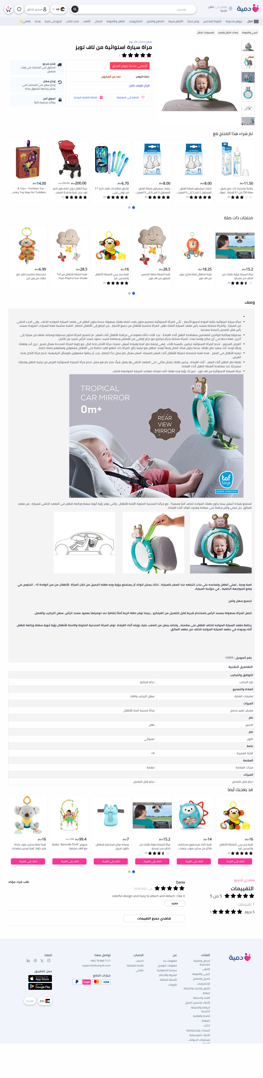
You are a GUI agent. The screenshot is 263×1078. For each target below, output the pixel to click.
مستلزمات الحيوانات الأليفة (199, 1041)
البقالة (206, 993)
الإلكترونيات (203, 983)
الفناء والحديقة (201, 998)
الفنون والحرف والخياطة (197, 988)
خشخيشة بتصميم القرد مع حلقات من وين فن (31, 276)
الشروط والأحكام (168, 975)
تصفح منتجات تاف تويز (140, 41)
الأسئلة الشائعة (168, 979)
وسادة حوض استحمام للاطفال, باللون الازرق (112, 846)
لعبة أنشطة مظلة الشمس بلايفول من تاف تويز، (155, 276)
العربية (30, 1001)
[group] (248, 46)
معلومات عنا (170, 961)
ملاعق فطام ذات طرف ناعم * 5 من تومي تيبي (112, 190)
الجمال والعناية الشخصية (202, 962)
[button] (133, 207)
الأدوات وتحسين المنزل (197, 1002)
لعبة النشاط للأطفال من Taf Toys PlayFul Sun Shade (72, 276)
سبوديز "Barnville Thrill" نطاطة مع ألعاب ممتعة (69, 846)
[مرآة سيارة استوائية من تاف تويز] (199, 82)
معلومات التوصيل (167, 965)
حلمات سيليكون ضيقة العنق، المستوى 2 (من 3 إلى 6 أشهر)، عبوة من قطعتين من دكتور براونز (195, 190)
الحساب (140, 961)
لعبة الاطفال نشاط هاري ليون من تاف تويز (195, 276)
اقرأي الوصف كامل (139, 85)
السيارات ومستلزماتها (198, 1030)
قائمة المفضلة (135, 965)
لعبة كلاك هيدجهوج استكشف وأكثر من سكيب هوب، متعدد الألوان (195, 847)
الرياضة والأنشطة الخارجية (200, 1009)
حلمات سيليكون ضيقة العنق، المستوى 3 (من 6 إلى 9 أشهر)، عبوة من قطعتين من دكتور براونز (153, 190)
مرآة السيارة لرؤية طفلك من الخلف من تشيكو (237, 276)
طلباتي (140, 970)
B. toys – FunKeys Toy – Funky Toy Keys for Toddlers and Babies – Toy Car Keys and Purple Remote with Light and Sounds (29, 190)
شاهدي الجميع (244, 880)
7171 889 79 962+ (100, 961)
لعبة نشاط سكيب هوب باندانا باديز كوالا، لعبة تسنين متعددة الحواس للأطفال (29, 847)
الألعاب (206, 969)
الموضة (206, 1020)
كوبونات (172, 984)
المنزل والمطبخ (201, 978)
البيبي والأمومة (201, 974)
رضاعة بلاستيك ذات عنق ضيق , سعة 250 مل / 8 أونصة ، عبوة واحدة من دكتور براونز (236, 190)
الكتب (206, 1025)
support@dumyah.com (96, 965)
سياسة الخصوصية (167, 970)
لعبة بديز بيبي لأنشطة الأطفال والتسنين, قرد (112, 276)
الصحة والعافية (201, 1016)
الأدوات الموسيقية (199, 1035)
